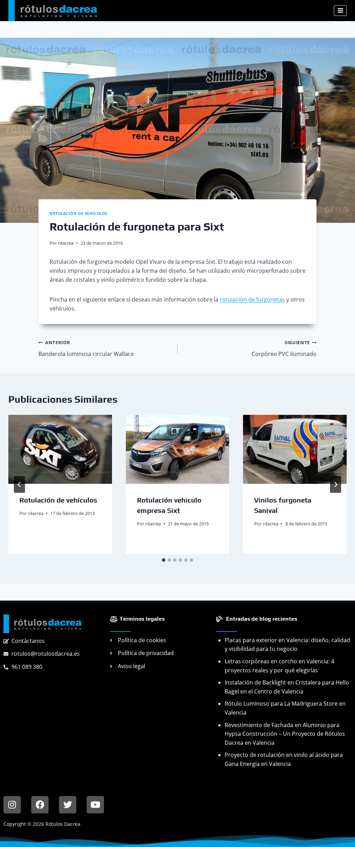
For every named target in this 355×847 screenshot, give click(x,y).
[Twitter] (67, 804)
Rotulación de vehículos (78, 213)
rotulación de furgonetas (252, 299)
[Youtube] (95, 804)
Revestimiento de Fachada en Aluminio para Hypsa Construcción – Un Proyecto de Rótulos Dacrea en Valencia (285, 733)
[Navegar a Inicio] (42, 623)
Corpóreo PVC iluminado (284, 348)
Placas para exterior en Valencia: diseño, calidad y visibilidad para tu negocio (287, 644)
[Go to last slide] (19, 484)
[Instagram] (12, 804)
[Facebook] (40, 804)
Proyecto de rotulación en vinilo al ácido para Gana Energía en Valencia (284, 759)
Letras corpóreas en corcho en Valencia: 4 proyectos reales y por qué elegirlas (279, 665)
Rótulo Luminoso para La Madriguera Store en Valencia (285, 708)
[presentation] (60, 449)
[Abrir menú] (340, 10)
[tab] (163, 560)
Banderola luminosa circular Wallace (86, 348)
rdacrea (65, 243)
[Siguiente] (335, 484)
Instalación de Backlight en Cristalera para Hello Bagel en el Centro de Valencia (287, 687)
